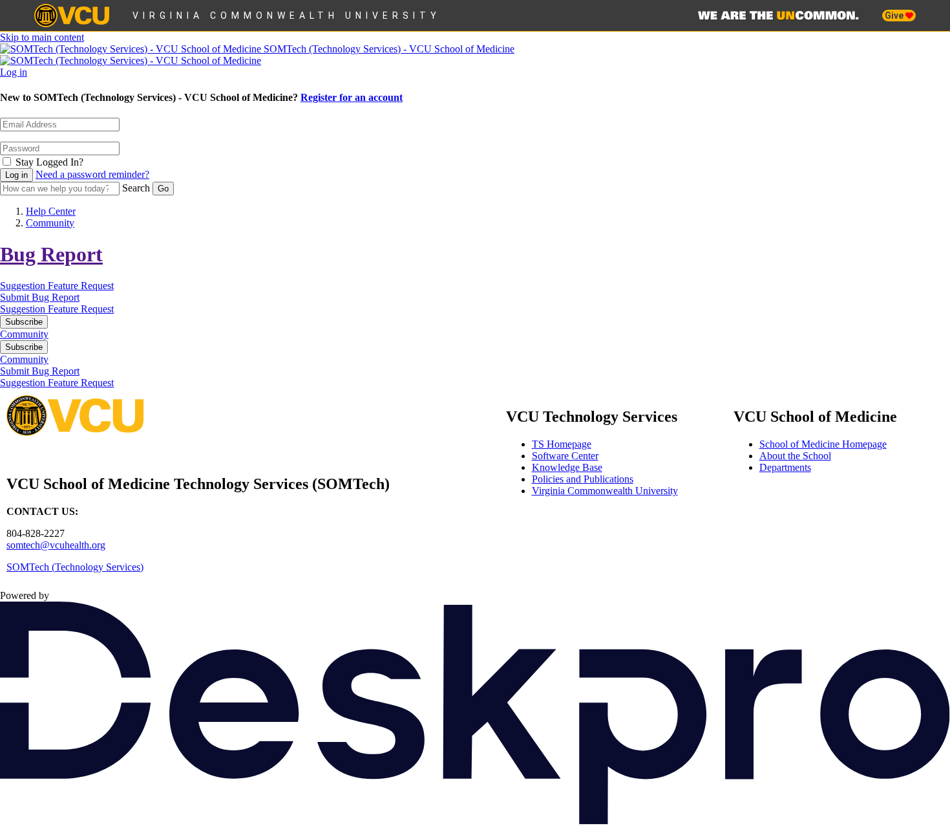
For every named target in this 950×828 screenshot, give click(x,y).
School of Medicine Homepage (823, 444)
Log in (13, 72)
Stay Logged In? (49, 162)
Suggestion (24, 285)
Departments (785, 467)
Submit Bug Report (39, 297)
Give (895, 15)
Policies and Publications (582, 479)
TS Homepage (561, 444)
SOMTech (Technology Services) (74, 566)
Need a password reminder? (92, 174)
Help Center (51, 211)
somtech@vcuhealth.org (55, 544)
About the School (795, 455)
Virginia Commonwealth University (286, 15)
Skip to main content (42, 37)
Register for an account (352, 97)
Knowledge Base (567, 467)
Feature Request (81, 285)
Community (50, 222)
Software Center (565, 455)
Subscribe (24, 322)
